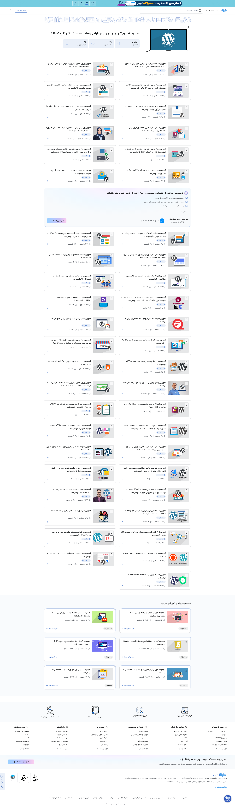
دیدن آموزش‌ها (129, 629)
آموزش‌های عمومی (22, 731)
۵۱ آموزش (108, 657)
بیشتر (185, 212)
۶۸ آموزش (183, 657)
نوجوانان (26, 744)
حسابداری (144, 738)
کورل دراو (184, 741)
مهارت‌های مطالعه (22, 741)
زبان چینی (104, 744)
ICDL (27, 735)
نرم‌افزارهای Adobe (181, 731)
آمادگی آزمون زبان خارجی (99, 735)
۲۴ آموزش (183, 685)
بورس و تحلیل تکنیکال (139, 735)
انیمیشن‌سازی (182, 744)
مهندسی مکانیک (62, 738)
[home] (224, 10)
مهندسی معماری (62, 731)
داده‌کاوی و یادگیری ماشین (217, 731)
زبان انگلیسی (103, 731)
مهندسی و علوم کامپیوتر (59, 741)
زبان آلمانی (104, 738)
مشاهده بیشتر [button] (222, 787)
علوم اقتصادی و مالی (140, 744)
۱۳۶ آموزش (183, 628)
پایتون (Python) (221, 738)
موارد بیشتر (223, 748)
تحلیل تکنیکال (142, 741)
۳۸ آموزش (108, 628)
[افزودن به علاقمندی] (186, 64)
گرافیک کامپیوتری (181, 735)
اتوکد (186, 738)
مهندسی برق (63, 744)
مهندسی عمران (62, 735)
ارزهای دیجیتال (142, 731)
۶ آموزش (109, 685)
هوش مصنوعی (221, 741)
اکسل (27, 738)
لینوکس (224, 735)
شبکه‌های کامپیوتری (219, 744)
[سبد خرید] (9, 10)
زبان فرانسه (104, 741)
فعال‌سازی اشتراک (58, 220)
